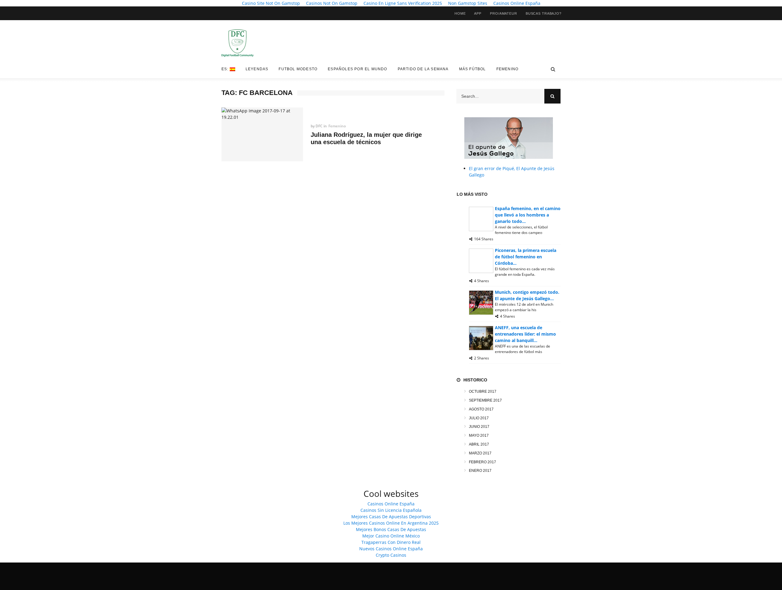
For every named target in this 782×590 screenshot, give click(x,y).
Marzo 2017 (480, 453)
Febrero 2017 (482, 462)
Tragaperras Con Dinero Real (391, 542)
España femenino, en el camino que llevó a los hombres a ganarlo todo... (528, 215)
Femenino (507, 69)
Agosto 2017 (481, 409)
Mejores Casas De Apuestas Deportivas (391, 516)
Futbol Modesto (298, 69)
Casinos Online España (391, 504)
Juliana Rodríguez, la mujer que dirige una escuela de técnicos (366, 138)
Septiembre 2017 (485, 400)
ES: (225, 69)
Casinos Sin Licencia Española (391, 510)
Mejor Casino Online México (391, 536)
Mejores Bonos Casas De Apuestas (391, 529)
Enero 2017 (480, 470)
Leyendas (257, 69)
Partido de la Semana (423, 69)
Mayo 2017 (479, 435)
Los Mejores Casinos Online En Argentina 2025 (391, 523)
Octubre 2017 (482, 391)
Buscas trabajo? (543, 13)
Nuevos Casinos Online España (391, 549)
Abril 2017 (479, 444)
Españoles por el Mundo (357, 69)
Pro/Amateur (503, 13)
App (477, 13)
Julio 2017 (479, 418)
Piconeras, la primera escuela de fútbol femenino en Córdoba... (525, 256)
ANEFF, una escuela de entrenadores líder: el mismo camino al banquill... (525, 334)
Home (460, 13)
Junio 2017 (479, 426)
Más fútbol (472, 69)
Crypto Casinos (391, 555)
